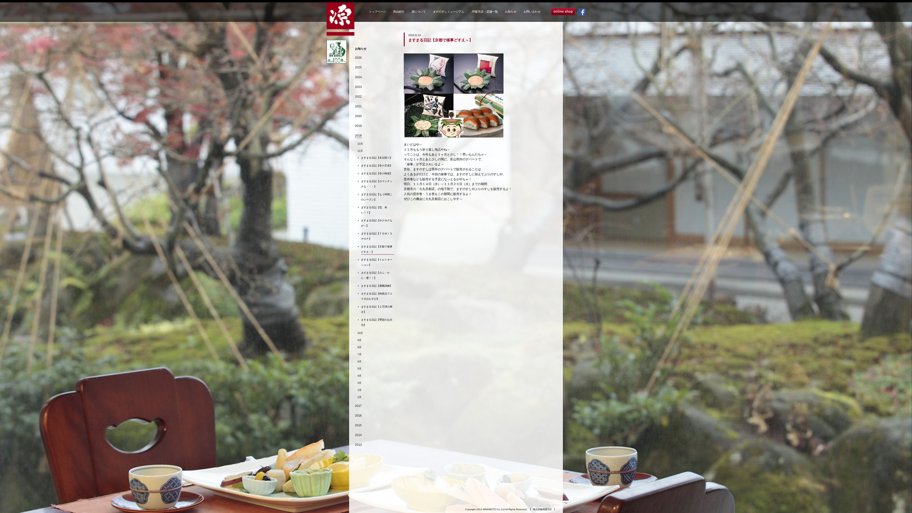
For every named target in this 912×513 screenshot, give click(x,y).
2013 (358, 444)
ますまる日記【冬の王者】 (376, 165)
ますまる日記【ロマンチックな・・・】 (376, 184)
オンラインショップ (563, 11)
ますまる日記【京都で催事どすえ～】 (376, 249)
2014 (358, 435)
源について (419, 11)
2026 (358, 57)
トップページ (377, 11)
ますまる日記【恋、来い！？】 (374, 210)
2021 (358, 106)
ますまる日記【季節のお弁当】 (376, 322)
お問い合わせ (532, 11)
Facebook (582, 11)
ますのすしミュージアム (448, 11)
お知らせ (510, 11)
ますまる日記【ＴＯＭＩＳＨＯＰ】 (376, 236)
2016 (358, 415)
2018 (358, 135)
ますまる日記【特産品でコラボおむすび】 (376, 296)
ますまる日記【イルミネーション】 (376, 262)
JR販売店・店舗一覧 (484, 11)
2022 (358, 96)
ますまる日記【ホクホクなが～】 (376, 223)
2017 (358, 406)
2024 (358, 77)
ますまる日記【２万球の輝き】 (376, 309)
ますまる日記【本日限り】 (376, 157)
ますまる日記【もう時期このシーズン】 (376, 197)
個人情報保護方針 (542, 509)
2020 (358, 116)
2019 (358, 126)
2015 (358, 425)
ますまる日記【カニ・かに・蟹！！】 (375, 275)
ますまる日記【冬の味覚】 (376, 173)
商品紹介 (398, 11)
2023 (358, 87)
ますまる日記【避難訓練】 (376, 285)
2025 (358, 67)
